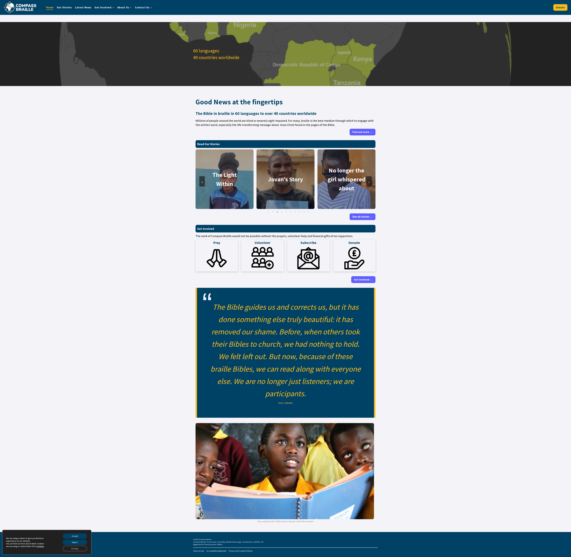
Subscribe (308, 242)
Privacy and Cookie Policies (240, 551)
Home (50, 7)
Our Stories (64, 7)
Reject (75, 542)
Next (369, 181)
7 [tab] (295, 211)
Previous (202, 181)
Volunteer (262, 242)
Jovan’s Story (285, 179)
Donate (560, 7)
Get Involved (205, 229)
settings (40, 546)
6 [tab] (290, 211)
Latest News (83, 7)
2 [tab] (272, 211)
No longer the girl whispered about (346, 179)
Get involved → (363, 279)
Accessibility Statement (216, 551)
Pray (216, 242)
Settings (75, 548)
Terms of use (198, 551)
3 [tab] (277, 211)
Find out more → (362, 132)
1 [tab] (268, 211)
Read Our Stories (208, 144)
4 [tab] (281, 211)
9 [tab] (304, 211)
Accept (75, 536)
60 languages (247, 113)
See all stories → (362, 216)
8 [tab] (299, 211)
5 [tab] (286, 211)
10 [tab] (308, 211)
